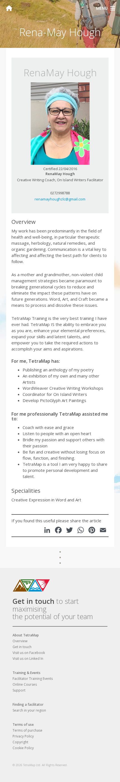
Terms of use (23, 724)
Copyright (20, 742)
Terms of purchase (27, 730)
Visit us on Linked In (28, 658)
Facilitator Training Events (33, 678)
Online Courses (25, 684)
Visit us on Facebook (29, 652)
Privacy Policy (23, 736)
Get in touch (33, 601)
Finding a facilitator (28, 704)
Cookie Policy (23, 748)
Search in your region (29, 710)
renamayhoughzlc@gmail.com (60, 199)
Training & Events (26, 672)
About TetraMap (26, 635)
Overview (20, 641)
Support (19, 690)
